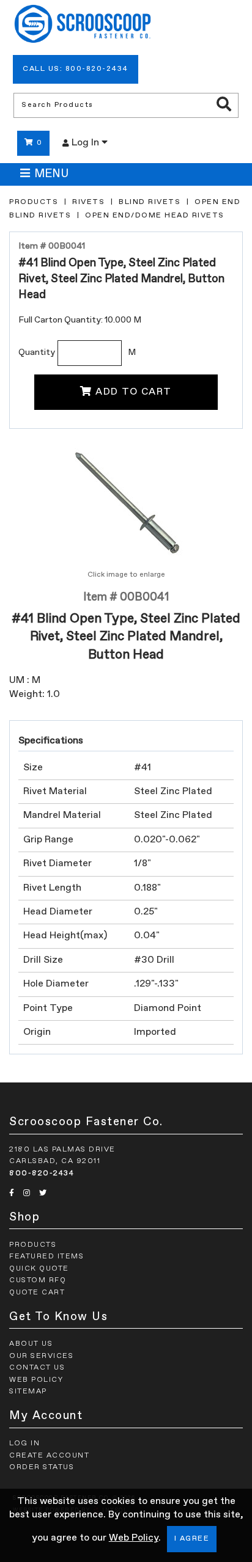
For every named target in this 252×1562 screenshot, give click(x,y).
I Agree (192, 1538)
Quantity (36, 352)
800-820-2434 (41, 1173)
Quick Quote (39, 1268)
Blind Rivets (149, 202)
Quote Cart (37, 1292)
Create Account (49, 1455)
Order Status (41, 1467)
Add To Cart (133, 392)
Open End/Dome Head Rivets (154, 215)
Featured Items (46, 1256)
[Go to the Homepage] (82, 25)
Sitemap (28, 1391)
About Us (31, 1344)
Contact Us (37, 1367)
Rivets (88, 202)
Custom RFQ (37, 1280)
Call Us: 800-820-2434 (75, 69)
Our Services (41, 1356)
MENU (51, 174)
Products (33, 202)
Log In (87, 143)
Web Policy (133, 1538)
